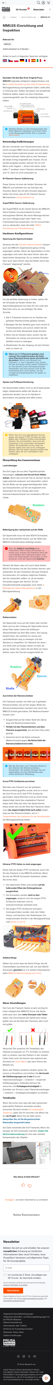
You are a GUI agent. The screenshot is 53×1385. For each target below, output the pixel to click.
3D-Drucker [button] (22, 9)
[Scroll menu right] (50, 9)
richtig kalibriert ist (25, 197)
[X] (29, 1356)
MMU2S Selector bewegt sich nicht (24, 973)
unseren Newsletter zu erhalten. (15, 1285)
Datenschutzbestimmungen (33, 1298)
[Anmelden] (43, 2)
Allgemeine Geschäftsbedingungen (18, 1314)
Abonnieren (13, 1290)
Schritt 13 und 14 (17, 921)
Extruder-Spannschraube (30, 244)
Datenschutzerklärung (12, 1322)
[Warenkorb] (48, 2)
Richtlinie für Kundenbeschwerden (18, 1329)
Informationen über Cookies (15, 1325)
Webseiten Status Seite (13, 1332)
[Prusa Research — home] (6, 9)
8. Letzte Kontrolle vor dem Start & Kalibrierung (28, 84)
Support (13, 17)
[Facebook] (18, 1356)
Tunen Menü (21, 1061)
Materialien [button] (38, 9)
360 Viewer (14, 135)
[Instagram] (24, 1356)
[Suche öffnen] (38, 2)
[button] (5, 60)
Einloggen (9, 1199)
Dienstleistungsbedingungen (14, 1301)
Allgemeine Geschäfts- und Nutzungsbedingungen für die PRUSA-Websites (26, 1318)
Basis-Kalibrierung (28, 17)
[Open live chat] (46, 1378)
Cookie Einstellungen (12, 1335)
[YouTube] (34, 1356)
